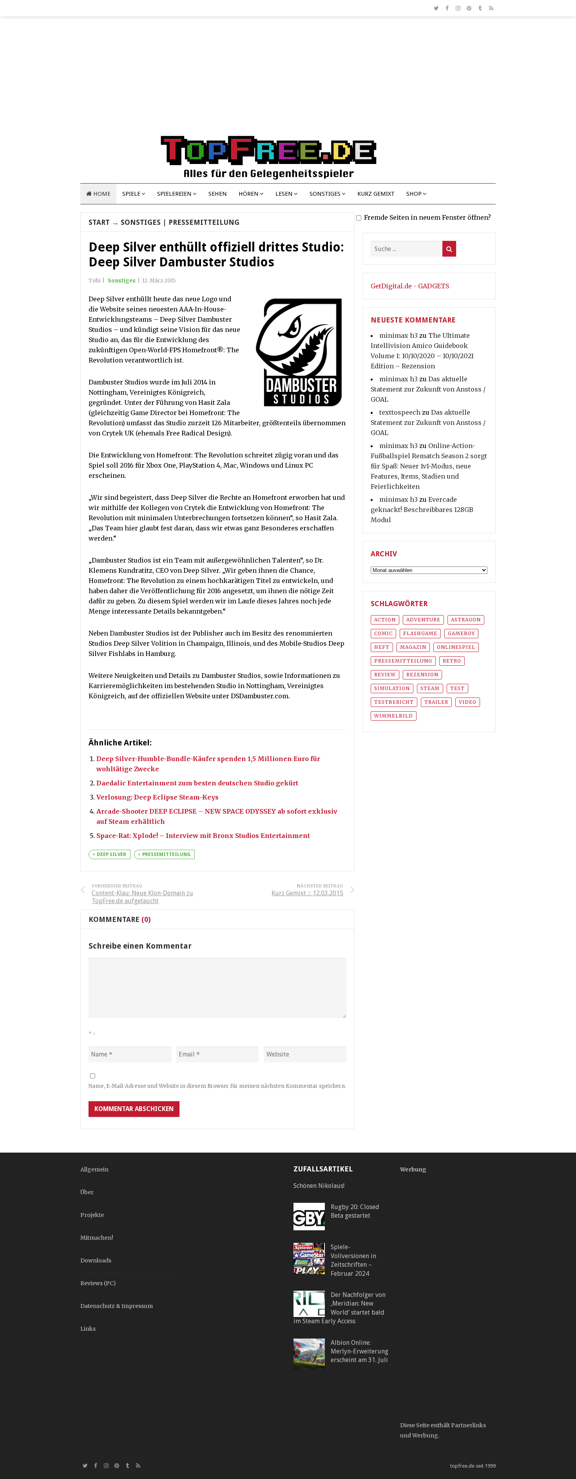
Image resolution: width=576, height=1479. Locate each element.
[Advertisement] (288, 79)
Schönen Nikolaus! (318, 1185)
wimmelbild (393, 716)
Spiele (131, 193)
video (467, 702)
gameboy (461, 633)
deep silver (111, 854)
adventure (423, 620)
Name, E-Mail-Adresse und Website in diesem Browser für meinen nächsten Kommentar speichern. (217, 1086)
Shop (414, 193)
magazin (413, 647)
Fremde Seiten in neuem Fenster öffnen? (427, 217)
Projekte (92, 1215)
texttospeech (399, 412)
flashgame (420, 633)
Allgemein (94, 1169)
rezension (422, 675)
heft (381, 647)
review (385, 675)
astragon (466, 620)
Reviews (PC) (98, 1283)
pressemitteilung (166, 854)
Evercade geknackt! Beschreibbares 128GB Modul (422, 509)
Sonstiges (325, 193)
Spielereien (174, 193)
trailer (436, 702)
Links (88, 1328)
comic (383, 633)
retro (452, 661)
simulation (392, 688)
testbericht (394, 702)
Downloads (95, 1260)
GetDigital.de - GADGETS (410, 286)
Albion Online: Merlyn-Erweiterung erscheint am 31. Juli (359, 1351)
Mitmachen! (96, 1237)
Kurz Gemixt (376, 193)
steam (430, 688)
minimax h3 (398, 335)
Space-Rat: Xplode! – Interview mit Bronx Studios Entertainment (203, 836)
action (385, 620)
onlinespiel (456, 647)
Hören (249, 193)
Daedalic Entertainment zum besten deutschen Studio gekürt (197, 783)
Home (101, 193)
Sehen (217, 193)
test (457, 688)
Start (99, 222)
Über (87, 1192)
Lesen (284, 193)
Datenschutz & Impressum (116, 1306)
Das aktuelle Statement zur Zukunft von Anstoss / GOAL (428, 389)
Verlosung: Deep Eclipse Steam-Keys (157, 797)
